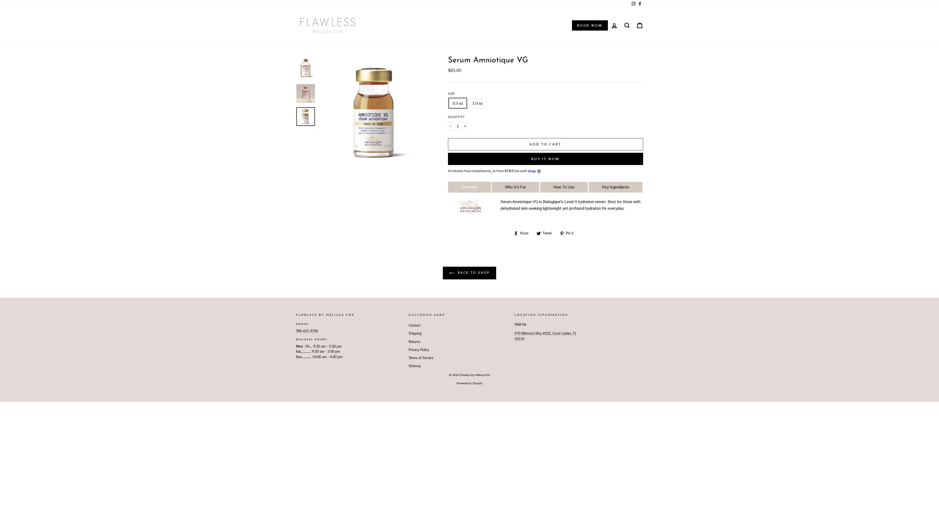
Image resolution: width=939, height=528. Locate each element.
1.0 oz (477, 103)
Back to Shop (473, 273)
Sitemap (415, 366)
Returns (414, 342)
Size (451, 93)
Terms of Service (421, 358)
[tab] (469, 187)
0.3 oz (458, 103)
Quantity (456, 117)
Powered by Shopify (469, 383)
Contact (415, 325)
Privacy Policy (419, 350)
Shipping (415, 333)
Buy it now (545, 159)
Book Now (590, 25)
